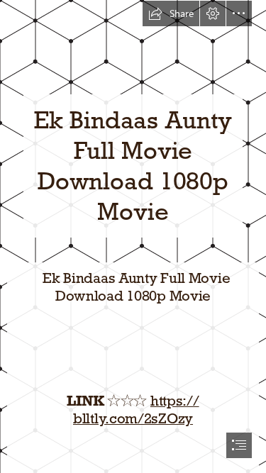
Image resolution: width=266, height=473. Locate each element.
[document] (133, 236)
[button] (171, 13)
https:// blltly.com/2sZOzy (136, 409)
